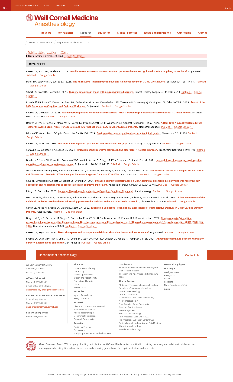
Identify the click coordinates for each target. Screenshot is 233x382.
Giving (136, 374)
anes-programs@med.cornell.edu (42, 306)
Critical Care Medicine (129, 294)
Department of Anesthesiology (58, 255)
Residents (168, 281)
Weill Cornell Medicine (26, 5)
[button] (227, 5)
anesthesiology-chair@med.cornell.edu (45, 289)
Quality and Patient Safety (85, 278)
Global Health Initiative (129, 270)
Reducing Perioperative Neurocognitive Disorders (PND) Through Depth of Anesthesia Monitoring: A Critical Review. (126, 112)
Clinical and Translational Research (89, 306)
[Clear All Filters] (74, 55)
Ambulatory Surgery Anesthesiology (135, 288)
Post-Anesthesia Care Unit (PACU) (134, 316)
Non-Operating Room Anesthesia (134, 304)
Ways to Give (80, 287)
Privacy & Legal (79, 374)
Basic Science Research (84, 309)
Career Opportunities (83, 274)
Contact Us (192, 255)
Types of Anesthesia (83, 295)
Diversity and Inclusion (84, 281)
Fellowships (79, 330)
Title (41, 51)
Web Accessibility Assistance (168, 374)
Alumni (202, 32)
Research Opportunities (84, 319)
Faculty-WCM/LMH (172, 272)
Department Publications (85, 316)
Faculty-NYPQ (170, 275)
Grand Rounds (125, 264)
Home (30, 33)
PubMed (31, 75)
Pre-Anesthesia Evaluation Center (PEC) (136, 320)
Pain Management (127, 310)
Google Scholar (48, 75)
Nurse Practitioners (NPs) (175, 285)
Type (52, 51)
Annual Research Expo (84, 312)
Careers (125, 374)
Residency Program (82, 327)
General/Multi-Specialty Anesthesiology (136, 297)
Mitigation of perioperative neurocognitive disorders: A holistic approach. (117, 149)
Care (46, 5)
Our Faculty (79, 271)
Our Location (31, 255)
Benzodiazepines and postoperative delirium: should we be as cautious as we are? (103, 232)
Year (63, 51)
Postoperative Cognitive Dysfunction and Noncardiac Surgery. (92, 143)
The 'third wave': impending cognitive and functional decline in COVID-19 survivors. (119, 81)
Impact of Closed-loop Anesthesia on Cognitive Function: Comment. (95, 191)
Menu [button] (5, 8)
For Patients (65, 32)
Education (104, 32)
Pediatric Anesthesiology (130, 313)
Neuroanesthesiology (128, 301)
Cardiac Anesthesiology (129, 291)
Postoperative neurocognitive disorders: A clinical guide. (128, 133)
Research (85, 32)
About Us (45, 32)
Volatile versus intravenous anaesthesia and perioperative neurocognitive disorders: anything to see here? (128, 71)
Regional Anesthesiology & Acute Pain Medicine (140, 323)
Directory (147, 374)
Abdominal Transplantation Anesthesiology (138, 285)
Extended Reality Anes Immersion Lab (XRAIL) (139, 267)
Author (31, 51)
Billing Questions (81, 298)
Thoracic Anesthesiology (130, 326)
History (77, 284)
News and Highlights (157, 32)
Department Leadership (85, 268)
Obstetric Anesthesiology (130, 307)
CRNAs (167, 278)
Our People (184, 32)
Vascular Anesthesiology (130, 329)
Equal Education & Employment (104, 374)
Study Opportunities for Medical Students (92, 333)
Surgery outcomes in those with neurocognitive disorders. (101, 92)
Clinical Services (127, 32)
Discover (61, 5)
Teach (75, 5)
